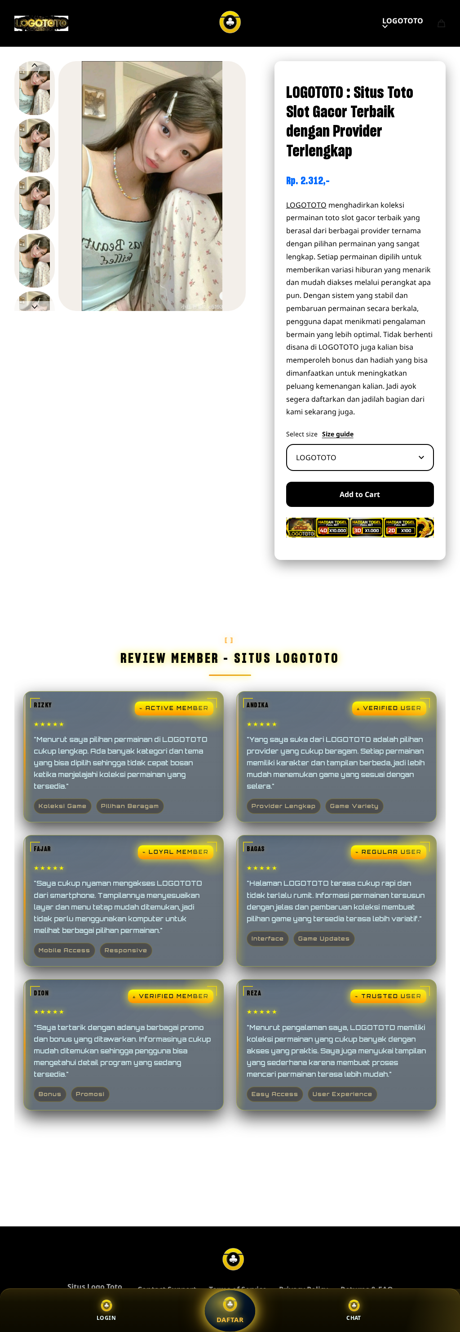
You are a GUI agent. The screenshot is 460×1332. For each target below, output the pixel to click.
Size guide (338, 434)
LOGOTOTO (402, 21)
